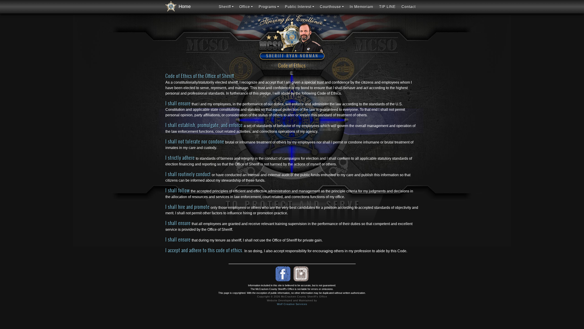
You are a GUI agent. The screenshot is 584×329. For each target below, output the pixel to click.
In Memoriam (361, 7)
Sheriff (225, 7)
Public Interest (298, 7)
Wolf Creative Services (292, 304)
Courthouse (330, 7)
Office (244, 7)
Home (183, 6)
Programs (267, 7)
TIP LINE (387, 7)
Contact (409, 7)
